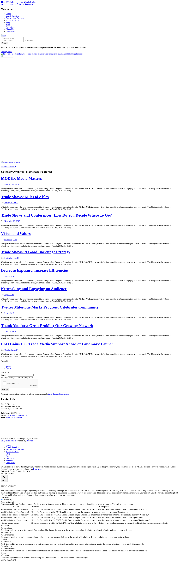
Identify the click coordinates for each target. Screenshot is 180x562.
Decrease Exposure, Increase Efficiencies (34, 270)
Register (9, 368)
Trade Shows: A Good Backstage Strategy (35, 252)
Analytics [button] (4, 539)
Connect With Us (9, 4)
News (8, 25)
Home (8, 14)
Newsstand (10, 27)
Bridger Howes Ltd (8, 441)
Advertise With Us (8, 166)
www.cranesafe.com (14, 417)
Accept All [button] (27, 471)
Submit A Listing (12, 20)
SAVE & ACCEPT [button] (8, 560)
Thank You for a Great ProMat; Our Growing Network (47, 325)
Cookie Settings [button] (16, 471)
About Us (9, 29)
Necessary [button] (5, 497)
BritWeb (29, 441)
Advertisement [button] (6, 546)
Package (4, 377)
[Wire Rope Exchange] (10, 162)
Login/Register (30, 2)
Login (8, 366)
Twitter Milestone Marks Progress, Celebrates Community (50, 307)
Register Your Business (15, 18)
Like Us (21, 4)
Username (5, 372)
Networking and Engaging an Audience (34, 289)
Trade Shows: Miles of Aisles (25, 197)
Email (3, 375)
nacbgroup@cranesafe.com (17, 415)
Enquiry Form (6, 52)
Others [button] (3, 553)
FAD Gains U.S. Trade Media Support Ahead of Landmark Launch (57, 344)
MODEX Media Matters (21, 178)
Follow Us (30, 4)
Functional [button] (5, 525)
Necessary (8, 500)
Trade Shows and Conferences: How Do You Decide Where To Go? (56, 215)
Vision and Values (16, 233)
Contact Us (10, 31)
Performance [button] (6, 532)
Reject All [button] (5, 471)
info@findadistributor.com (13, 2)
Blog (8, 22)
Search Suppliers (12, 16)
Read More (37, 469)
